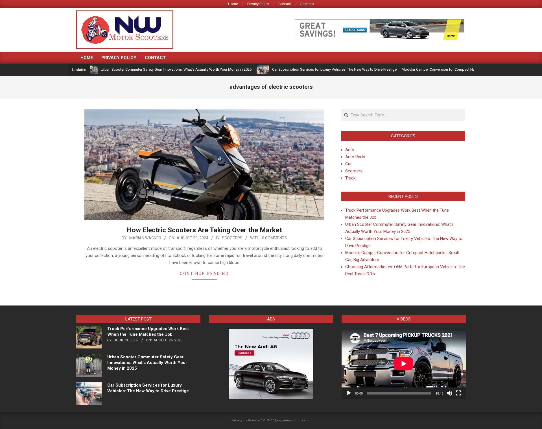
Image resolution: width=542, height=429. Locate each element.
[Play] (349, 393)
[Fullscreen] (458, 393)
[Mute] (449, 393)
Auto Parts (355, 156)
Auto (349, 149)
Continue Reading (204, 273)
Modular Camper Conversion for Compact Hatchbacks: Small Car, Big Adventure (453, 69)
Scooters (232, 238)
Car (348, 163)
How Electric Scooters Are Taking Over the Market (204, 230)
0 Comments (274, 238)
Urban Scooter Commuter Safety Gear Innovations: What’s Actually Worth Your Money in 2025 (163, 69)
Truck (350, 178)
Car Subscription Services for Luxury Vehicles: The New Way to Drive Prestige (321, 69)
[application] (404, 364)
